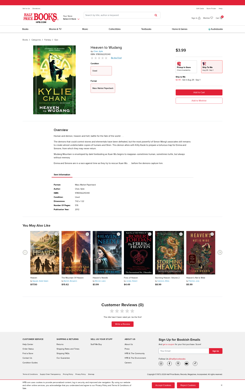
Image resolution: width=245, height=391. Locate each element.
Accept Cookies (163, 385)
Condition (95, 63)
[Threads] (178, 363)
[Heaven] (44, 252)
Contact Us (27, 358)
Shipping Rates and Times (68, 349)
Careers (128, 362)
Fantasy (47, 40)
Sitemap (91, 374)
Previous (25, 252)
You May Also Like (36, 226)
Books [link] (25, 29)
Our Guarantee (63, 358)
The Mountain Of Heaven (73, 278)
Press (127, 349)
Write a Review (122, 324)
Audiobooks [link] (216, 29)
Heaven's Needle (100, 278)
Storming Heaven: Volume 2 (167, 278)
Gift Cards (200, 9)
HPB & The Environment (135, 358)
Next (220, 252)
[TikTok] (195, 363)
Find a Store (28, 353)
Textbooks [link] (146, 29)
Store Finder (211, 9)
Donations (36, 9)
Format (94, 81)
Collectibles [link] (115, 29)
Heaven (33, 278)
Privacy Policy (80, 374)
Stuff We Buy (96, 344)
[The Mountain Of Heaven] (76, 252)
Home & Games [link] (179, 29)
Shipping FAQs (63, 353)
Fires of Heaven (131, 278)
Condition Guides (30, 362)
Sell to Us (26, 9)
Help (220, 9)
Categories (36, 40)
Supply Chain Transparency (50, 374)
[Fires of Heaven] (138, 252)
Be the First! (116, 58)
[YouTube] (186, 363)
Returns (60, 344)
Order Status (28, 349)
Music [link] (85, 29)
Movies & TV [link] (55, 29)
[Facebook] (169, 363)
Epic (56, 40)
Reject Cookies (188, 385)
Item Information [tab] (62, 174)
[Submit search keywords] (157, 15)
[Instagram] (161, 363)
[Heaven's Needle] (107, 252)
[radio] (186, 66)
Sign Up (216, 351)
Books (25, 40)
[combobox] (122, 15)
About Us (129, 344)
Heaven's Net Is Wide (195, 278)
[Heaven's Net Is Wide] (200, 252)
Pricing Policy (68, 374)
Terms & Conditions (30, 374)
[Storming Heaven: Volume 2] (169, 252)
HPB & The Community (135, 353)
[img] (99, 58)
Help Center (28, 344)
